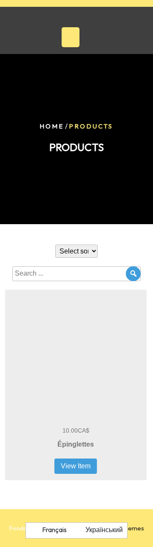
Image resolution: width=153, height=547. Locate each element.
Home (52, 126)
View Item (76, 466)
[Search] (133, 273)
